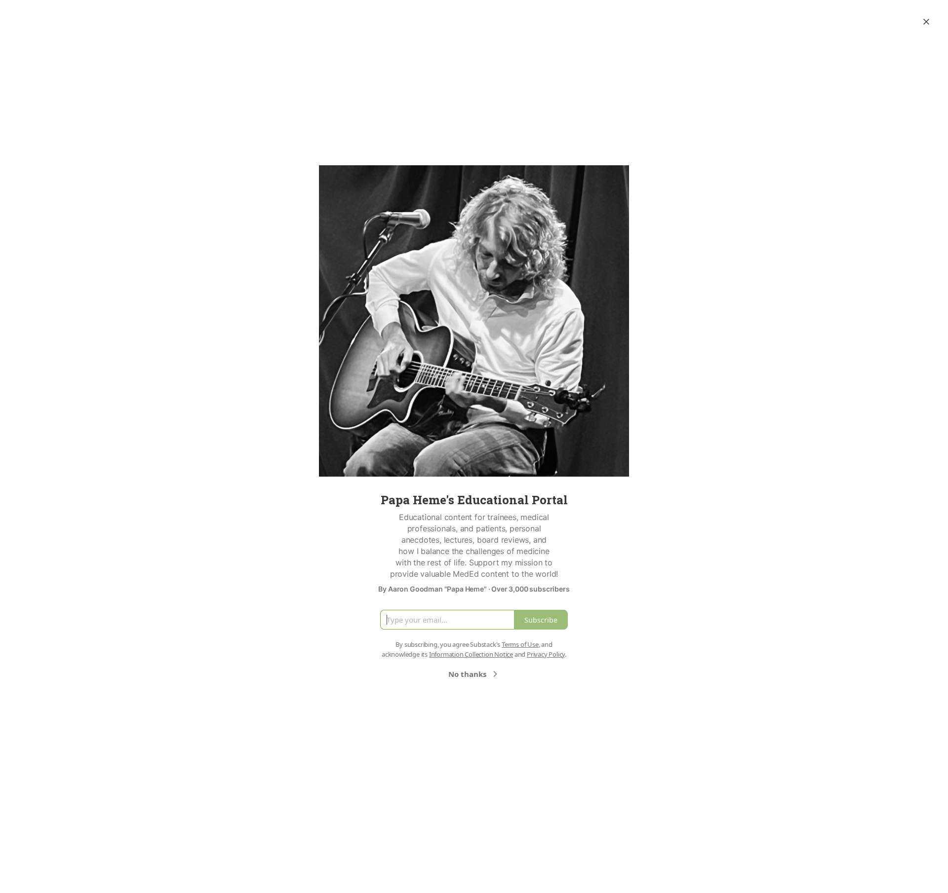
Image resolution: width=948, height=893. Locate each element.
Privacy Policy (546, 654)
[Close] (926, 22)
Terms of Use (520, 644)
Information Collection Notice (471, 654)
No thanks (467, 674)
